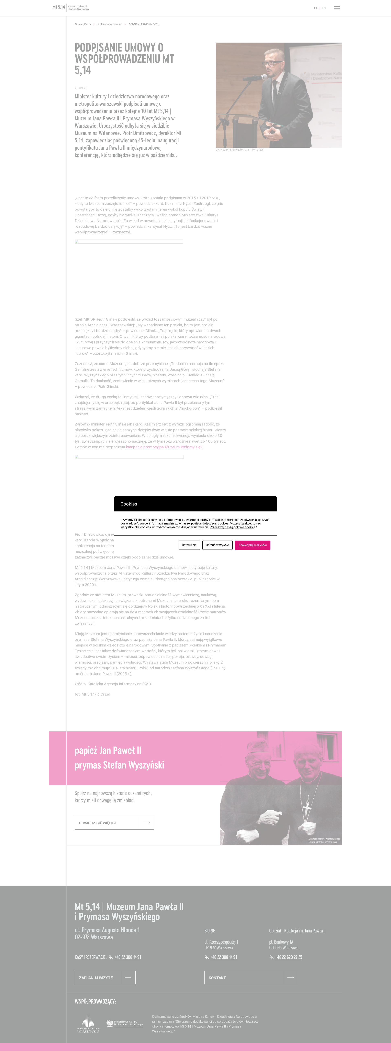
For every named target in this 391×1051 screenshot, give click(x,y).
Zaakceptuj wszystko (252, 545)
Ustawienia (189, 545)
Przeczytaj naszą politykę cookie (232, 527)
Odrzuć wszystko (217, 545)
